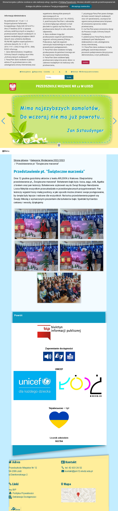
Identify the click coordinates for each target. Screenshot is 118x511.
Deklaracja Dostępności (24, 497)
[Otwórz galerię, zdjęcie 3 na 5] (36, 256)
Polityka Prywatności (23, 493)
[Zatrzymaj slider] (59, 145)
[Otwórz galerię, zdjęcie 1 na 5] (36, 224)
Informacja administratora (89, 72)
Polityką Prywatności (67, 2)
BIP (14, 489)
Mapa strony (38, 72)
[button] (3, 121)
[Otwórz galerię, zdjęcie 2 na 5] (81, 224)
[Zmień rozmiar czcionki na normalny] (53, 72)
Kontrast (75, 72)
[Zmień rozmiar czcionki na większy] (59, 72)
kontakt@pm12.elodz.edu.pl (78, 471)
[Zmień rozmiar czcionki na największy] (66, 72)
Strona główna (26, 72)
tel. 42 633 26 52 (73, 467)
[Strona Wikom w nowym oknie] (15, 508)
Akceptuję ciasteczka (81, 6)
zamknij (85, 62)
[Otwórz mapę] (78, 495)
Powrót (18, 315)
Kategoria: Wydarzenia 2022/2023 (47, 160)
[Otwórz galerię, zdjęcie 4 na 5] (81, 256)
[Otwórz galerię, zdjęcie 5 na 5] (59, 288)
